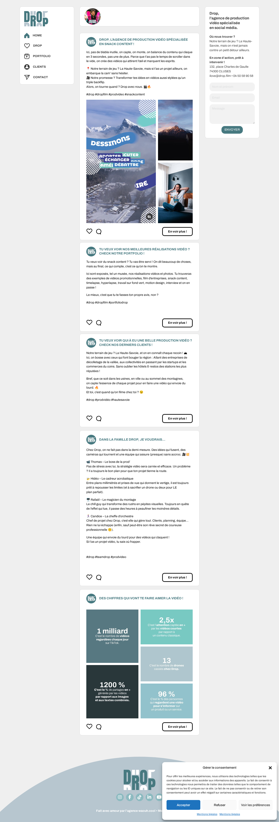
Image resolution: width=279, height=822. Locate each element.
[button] (270, 768)
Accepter (183, 805)
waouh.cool (146, 810)
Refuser (219, 805)
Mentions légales (207, 814)
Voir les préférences (255, 805)
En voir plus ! (177, 231)
